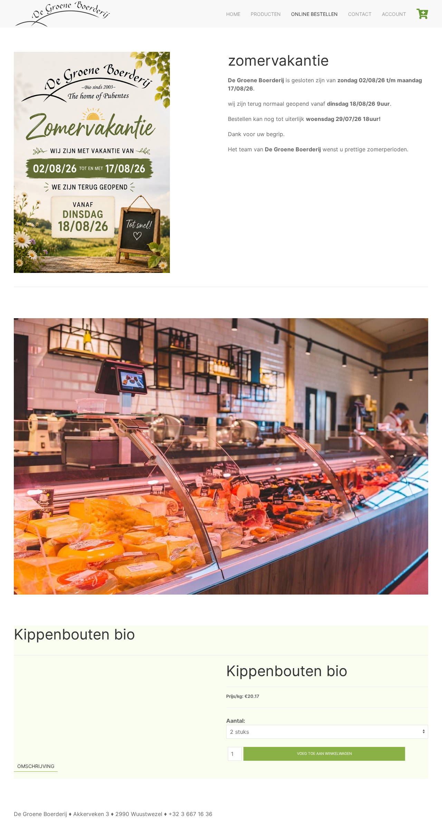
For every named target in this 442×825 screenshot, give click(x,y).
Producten (266, 14)
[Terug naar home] (62, 14)
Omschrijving (35, 766)
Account (394, 14)
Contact (360, 14)
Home (233, 14)
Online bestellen (314, 14)
